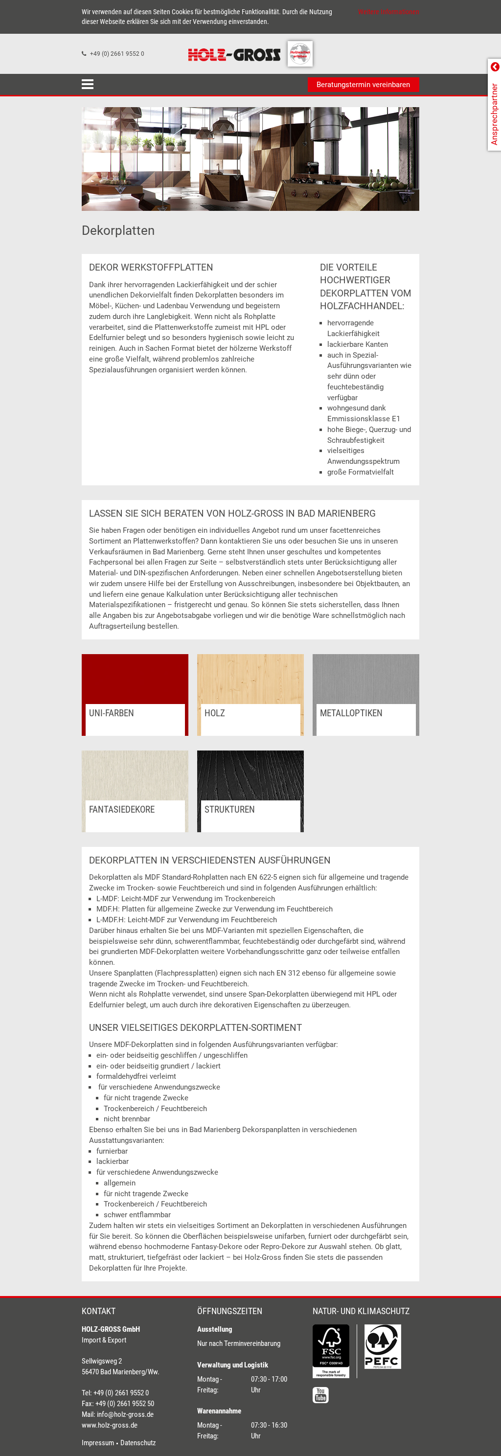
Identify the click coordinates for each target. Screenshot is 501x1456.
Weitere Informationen (388, 12)
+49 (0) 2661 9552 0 (117, 53)
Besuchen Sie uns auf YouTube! (321, 1395)
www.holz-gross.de (109, 1425)
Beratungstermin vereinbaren (363, 84)
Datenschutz (138, 1442)
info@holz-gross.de (125, 1414)
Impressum (98, 1442)
